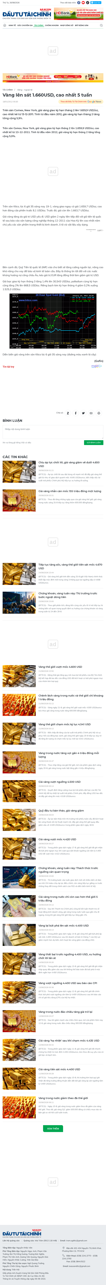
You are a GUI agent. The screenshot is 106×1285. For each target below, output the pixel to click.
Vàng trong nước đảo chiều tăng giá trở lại (65, 1011)
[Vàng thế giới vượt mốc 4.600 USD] (19, 676)
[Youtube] (83, 2)
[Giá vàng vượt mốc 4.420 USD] (19, 849)
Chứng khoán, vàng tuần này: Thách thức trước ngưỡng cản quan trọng (68, 870)
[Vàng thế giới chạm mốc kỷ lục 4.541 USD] (19, 734)
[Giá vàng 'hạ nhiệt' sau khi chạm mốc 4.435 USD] (19, 1050)
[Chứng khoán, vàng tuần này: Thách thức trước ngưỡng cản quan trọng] (19, 877)
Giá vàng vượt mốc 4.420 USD (57, 839)
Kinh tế (12, 25)
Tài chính (38, 25)
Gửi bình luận (94, 442)
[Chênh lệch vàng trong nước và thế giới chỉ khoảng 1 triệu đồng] (19, 705)
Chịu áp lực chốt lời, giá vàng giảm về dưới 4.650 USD (69, 464)
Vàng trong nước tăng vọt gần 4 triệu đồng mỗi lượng (69, 755)
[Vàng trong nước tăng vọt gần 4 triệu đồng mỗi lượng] (19, 762)
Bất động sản (81, 25)
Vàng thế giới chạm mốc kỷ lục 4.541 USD (65, 724)
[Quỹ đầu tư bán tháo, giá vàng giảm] (19, 820)
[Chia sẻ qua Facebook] (75, 413)
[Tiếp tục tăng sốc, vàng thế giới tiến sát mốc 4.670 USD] (19, 574)
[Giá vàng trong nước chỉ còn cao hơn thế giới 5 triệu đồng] (19, 906)
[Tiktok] (87, 2)
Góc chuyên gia (25, 25)
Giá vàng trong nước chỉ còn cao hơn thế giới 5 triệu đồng (68, 898)
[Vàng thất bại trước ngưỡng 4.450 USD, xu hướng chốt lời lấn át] (19, 964)
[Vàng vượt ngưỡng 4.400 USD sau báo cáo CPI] (19, 992)
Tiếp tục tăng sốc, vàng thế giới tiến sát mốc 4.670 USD (70, 566)
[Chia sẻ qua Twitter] (83, 413)
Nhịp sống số (66, 25)
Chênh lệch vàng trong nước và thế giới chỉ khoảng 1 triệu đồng (71, 697)
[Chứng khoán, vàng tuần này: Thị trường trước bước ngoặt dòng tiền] (19, 603)
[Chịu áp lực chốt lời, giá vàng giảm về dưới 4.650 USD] (19, 472)
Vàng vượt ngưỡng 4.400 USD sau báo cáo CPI (68, 983)
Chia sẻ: (59, 412)
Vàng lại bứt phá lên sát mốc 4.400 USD (64, 925)
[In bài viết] (99, 413)
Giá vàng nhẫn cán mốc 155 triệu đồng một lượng (70, 491)
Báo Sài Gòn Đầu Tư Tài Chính (27, 13)
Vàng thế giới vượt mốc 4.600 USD (60, 666)
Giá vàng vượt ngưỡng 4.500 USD (60, 781)
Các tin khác (15, 457)
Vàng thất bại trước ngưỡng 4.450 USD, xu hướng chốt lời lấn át (70, 956)
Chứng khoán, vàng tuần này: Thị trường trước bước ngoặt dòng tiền (68, 595)
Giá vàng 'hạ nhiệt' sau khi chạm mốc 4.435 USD (69, 1040)
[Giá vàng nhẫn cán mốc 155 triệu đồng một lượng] (19, 500)
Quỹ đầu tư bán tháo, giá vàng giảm (61, 810)
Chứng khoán (52, 25)
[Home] (5, 25)
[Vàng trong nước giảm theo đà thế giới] (19, 1107)
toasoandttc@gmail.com (79, 1266)
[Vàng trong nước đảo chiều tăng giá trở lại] (19, 1021)
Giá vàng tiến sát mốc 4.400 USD (59, 1069)
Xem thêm (53, 1128)
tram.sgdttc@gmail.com (76, 1240)
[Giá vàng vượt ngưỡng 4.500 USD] (19, 791)
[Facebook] (78, 2)
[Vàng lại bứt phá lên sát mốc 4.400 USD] (19, 935)
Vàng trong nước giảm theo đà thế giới (63, 1098)
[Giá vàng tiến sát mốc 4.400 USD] (19, 1079)
